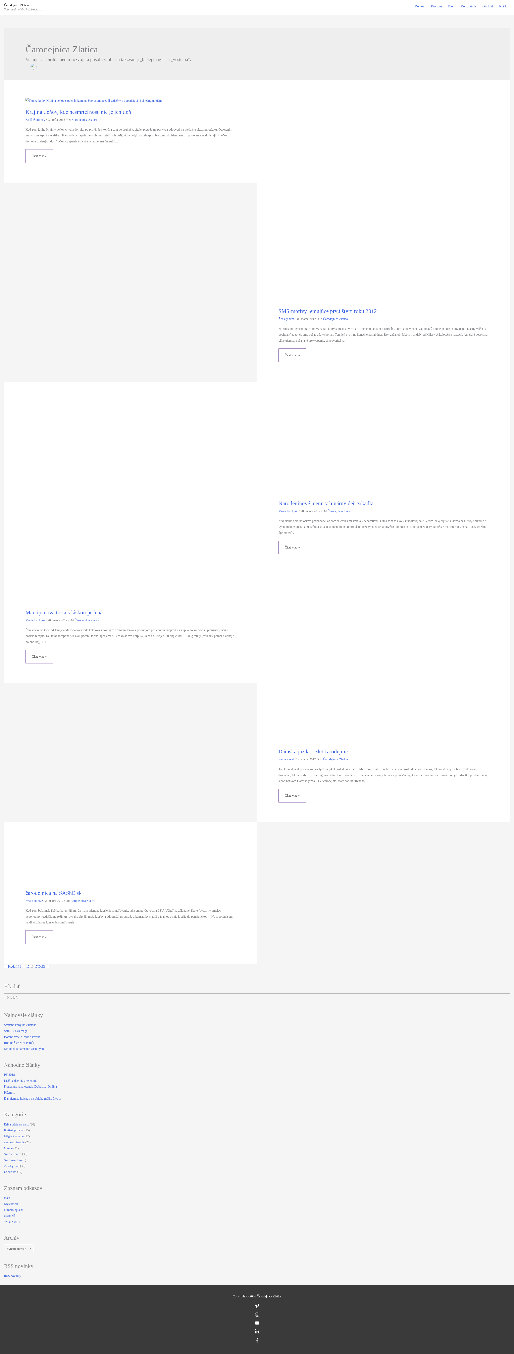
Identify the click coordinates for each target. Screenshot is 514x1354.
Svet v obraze (34, 900)
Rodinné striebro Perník (19, 1042)
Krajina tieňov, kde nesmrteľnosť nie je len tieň (78, 112)
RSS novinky (12, 1276)
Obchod (487, 6)
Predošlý (11, 966)
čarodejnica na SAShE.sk (53, 893)
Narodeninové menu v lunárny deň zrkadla (325, 503)
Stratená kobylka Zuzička (20, 1025)
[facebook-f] (257, 1341)
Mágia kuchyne (35, 620)
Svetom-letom (13, 1160)
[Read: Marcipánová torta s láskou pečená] (128, 501)
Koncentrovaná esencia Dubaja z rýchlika (30, 1086)
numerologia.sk (13, 1210)
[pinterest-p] (257, 1307)
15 (28, 966)
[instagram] (257, 1315)
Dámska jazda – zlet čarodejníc (313, 752)
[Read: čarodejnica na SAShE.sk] (57, 861)
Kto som (436, 6)
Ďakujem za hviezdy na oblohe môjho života (32, 1098)
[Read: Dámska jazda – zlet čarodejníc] (381, 666)
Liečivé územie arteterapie (20, 1080)
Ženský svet (286, 319)
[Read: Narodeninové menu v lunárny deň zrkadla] (342, 446)
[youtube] (257, 1324)
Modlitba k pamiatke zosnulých (24, 1048)
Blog (451, 6)
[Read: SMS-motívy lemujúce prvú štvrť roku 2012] (381, 200)
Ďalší (43, 966)
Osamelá (9, 1215)
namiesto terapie (14, 1142)
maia (7, 1198)
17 (36, 966)
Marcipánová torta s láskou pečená (64, 612)
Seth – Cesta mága (16, 1031)
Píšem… (9, 1092)
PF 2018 (9, 1074)
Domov (419, 6)
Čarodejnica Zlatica (16, 5)
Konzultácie (468, 6)
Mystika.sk (11, 1204)
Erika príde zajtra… (16, 1124)
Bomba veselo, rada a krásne (22, 1037)
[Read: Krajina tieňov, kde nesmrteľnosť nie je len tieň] (93, 100)
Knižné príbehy (35, 119)
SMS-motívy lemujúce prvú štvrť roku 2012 (327, 311)
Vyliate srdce (12, 1221)
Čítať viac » (40, 158)
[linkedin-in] (257, 1333)
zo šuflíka (10, 1172)
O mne (8, 1148)
